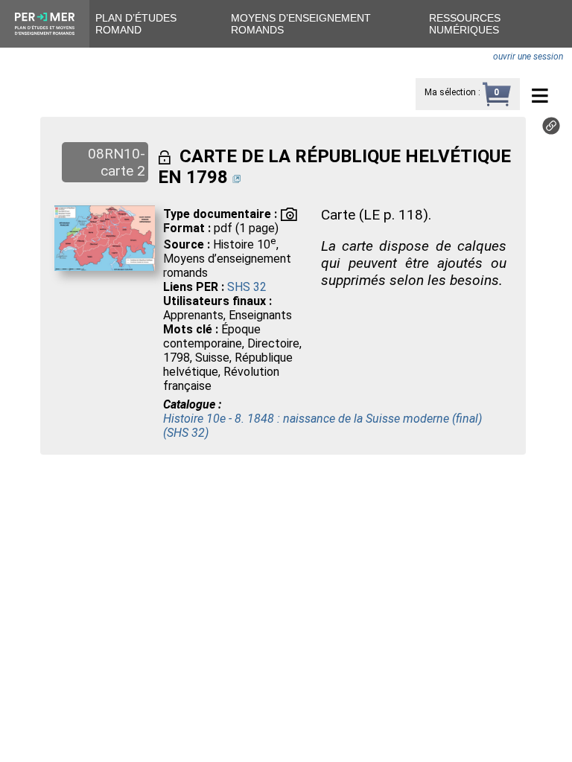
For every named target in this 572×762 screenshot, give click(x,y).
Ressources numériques (464, 24)
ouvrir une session (528, 56)
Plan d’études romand (136, 24)
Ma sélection (450, 92)
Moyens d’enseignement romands (301, 24)
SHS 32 (247, 287)
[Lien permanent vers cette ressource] (551, 131)
